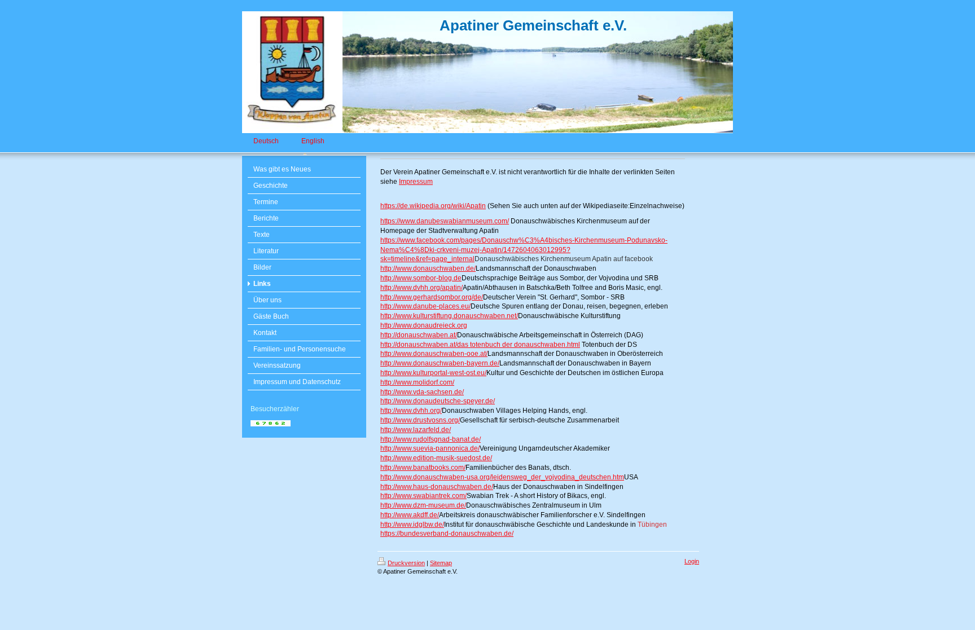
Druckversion (406, 562)
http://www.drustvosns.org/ (420, 420)
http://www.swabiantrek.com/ (423, 496)
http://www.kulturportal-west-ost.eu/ (433, 373)
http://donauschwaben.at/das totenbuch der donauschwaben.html (480, 345)
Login (691, 561)
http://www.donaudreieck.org (423, 325)
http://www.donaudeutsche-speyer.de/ (437, 401)
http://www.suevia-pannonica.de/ (430, 448)
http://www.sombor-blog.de (421, 278)
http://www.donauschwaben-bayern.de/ (439, 363)
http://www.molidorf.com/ (417, 382)
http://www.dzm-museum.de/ (423, 505)
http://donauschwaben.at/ (418, 335)
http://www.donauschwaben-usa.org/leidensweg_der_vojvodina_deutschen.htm (502, 477)
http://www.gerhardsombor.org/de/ (431, 297)
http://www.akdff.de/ (409, 515)
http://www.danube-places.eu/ (425, 306)
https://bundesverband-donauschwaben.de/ (446, 534)
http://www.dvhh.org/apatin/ (421, 288)
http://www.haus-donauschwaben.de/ (436, 487)
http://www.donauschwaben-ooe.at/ (434, 354)
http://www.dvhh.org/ (411, 411)
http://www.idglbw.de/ (412, 524)
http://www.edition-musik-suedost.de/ (436, 458)
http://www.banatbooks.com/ (422, 468)
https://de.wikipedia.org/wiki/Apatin (433, 206)
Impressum (416, 182)
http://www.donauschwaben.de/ (428, 268)
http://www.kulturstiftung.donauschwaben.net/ (449, 316)
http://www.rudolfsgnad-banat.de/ (430, 439)
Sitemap (441, 562)
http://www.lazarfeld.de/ (415, 430)
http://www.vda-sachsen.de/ (422, 392)
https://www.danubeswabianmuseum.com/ (444, 221)
